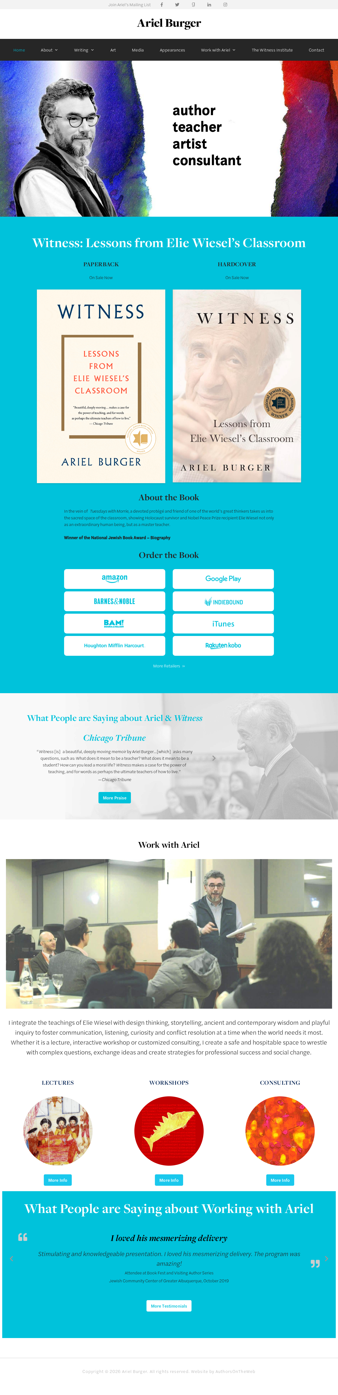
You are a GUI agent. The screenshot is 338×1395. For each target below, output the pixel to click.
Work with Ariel (215, 50)
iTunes (223, 623)
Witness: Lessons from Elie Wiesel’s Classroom (169, 242)
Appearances (172, 50)
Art (113, 50)
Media (138, 50)
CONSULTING (280, 1082)
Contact (316, 50)
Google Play (223, 579)
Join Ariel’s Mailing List (129, 4)
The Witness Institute (272, 50)
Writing (81, 50)
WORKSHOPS (169, 1082)
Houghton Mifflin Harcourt (114, 646)
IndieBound (223, 601)
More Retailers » (169, 666)
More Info (58, 1180)
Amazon (114, 579)
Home (19, 50)
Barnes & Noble (114, 601)
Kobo (223, 646)
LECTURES (58, 1082)
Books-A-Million (114, 623)
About (46, 50)
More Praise (114, 798)
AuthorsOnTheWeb (236, 1371)
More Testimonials (169, 1306)
